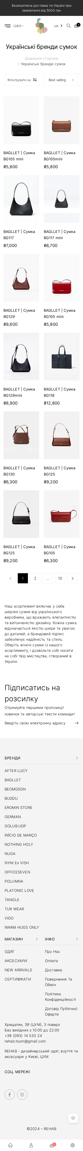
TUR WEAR (14, 909)
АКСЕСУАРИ (16, 960)
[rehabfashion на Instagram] (22, 1094)
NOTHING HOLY (19, 844)
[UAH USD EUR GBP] (21, 26)
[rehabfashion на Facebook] (10, 1094)
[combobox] (58, 26)
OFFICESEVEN (17, 872)
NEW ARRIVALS (18, 970)
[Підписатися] (74, 723)
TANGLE (12, 899)
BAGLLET (13, 780)
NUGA (10, 853)
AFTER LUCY (16, 770)
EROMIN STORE (19, 807)
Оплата (51, 960)
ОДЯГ (10, 951)
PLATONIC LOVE (19, 890)
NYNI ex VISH (17, 862)
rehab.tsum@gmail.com (25, 1041)
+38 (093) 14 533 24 (23, 1035)
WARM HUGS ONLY (22, 927)
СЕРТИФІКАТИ (18, 979)
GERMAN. (13, 816)
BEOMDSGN (15, 789)
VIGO (9, 918)
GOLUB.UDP (15, 826)
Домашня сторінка (41, 58)
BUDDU (11, 798)
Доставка (53, 970)
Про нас (52, 951)
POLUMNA (14, 881)
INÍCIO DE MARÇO (21, 835)
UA (56, 26)
